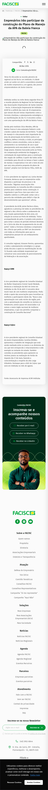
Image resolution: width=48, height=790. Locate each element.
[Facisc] (10, 4)
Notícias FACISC (24, 636)
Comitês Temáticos (24, 579)
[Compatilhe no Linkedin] (30, 62)
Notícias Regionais (24, 641)
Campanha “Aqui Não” (24, 597)
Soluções (24, 605)
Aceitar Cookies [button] (33, 782)
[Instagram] (24, 521)
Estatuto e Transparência (24, 557)
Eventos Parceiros (24, 663)
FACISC (17, 11)
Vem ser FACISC (24, 699)
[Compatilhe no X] (27, 62)
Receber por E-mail (25, 425)
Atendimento (24, 689)
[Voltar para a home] (3, 11)
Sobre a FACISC (24, 533)
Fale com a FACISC (24, 695)
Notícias (9, 11)
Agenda (24, 648)
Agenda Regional (24, 659)
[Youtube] (30, 521)
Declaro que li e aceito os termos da (25, 734)
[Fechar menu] (44, 4)
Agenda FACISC (24, 654)
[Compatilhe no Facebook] (24, 62)
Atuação (24, 564)
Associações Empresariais (24, 552)
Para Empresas (24, 611)
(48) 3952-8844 (26, 741)
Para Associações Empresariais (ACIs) (24, 617)
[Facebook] (17, 521)
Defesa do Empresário (24, 570)
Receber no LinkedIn (25, 441)
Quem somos (24, 539)
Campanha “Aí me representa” (24, 593)
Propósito (24, 543)
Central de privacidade (24, 704)
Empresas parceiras (24, 677)
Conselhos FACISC (24, 584)
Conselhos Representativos (24, 588)
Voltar (25, 17)
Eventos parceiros (24, 681)
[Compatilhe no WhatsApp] (34, 62)
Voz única (24, 575)
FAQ (24, 713)
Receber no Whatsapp (25, 433)
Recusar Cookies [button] (14, 782)
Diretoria (24, 548)
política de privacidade (38, 734)
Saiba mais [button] (35, 775)
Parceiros (24, 671)
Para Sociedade (24, 623)
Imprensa (24, 708)
